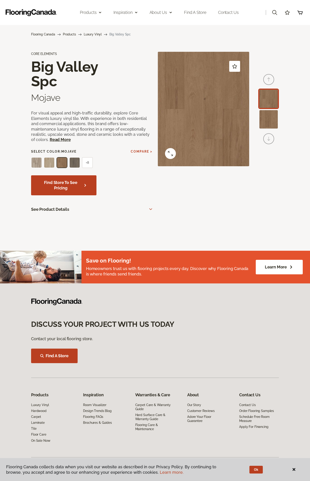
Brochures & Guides (97, 422)
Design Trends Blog (97, 411)
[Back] (268, 79)
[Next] (268, 138)
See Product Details (50, 209)
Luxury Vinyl (93, 34)
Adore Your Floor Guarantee (199, 419)
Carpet (36, 417)
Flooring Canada (43, 34)
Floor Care (38, 434)
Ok (256, 469)
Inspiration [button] (122, 12)
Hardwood (39, 411)
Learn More (276, 267)
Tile (33, 428)
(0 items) (300, 12)
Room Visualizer (94, 405)
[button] (274, 12)
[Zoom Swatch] (170, 153)
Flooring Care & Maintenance (146, 427)
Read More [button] (60, 139)
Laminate (38, 422)
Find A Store (57, 355)
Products (69, 34)
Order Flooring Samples (256, 411)
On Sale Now (40, 440)
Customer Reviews (201, 411)
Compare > (141, 151)
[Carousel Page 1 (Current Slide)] (268, 99)
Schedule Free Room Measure (254, 419)
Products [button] (88, 12)
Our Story (194, 405)
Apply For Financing (253, 427)
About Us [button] (158, 12)
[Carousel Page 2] (268, 119)
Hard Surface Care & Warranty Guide (150, 417)
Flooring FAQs (93, 417)
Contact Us (228, 12)
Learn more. (172, 472)
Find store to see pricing (60, 185)
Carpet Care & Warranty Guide (153, 407)
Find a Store (195, 12)
